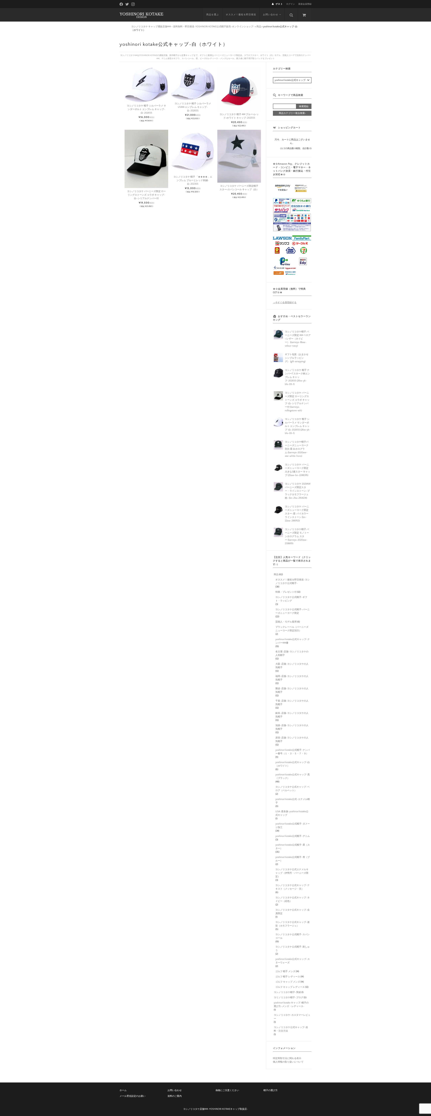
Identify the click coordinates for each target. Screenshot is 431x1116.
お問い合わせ (270, 14)
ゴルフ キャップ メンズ (287, 982)
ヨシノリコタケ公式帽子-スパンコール (292, 936)
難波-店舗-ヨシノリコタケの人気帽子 (291, 690)
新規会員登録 (304, 4)
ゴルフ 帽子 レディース (287, 976)
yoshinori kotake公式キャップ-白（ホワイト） (292, 764)
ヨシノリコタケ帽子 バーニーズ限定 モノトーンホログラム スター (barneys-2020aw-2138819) (297, 536)
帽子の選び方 (270, 1090)
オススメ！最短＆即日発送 (241, 14)
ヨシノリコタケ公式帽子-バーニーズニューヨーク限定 (292, 611)
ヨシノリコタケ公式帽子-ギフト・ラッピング (291, 599)
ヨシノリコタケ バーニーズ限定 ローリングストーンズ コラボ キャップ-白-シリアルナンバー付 (146, 195)
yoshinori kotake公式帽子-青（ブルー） (292, 859)
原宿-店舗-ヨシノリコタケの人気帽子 (291, 739)
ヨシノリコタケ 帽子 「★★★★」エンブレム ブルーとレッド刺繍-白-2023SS (192, 180)
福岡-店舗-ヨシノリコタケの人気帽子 (291, 678)
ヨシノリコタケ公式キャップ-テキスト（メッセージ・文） (292, 887)
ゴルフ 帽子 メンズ (285, 971)
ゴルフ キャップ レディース (290, 987)
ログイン (290, 4)
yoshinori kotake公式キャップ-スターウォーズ (292, 961)
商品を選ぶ (212, 14)
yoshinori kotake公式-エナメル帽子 (292, 801)
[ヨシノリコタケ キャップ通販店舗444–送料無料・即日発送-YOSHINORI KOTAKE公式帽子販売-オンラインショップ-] (142, 15)
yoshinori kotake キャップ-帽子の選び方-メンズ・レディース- (291, 1004)
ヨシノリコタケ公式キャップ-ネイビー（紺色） (292, 899)
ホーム (123, 1090)
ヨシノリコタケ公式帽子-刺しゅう (292, 949)
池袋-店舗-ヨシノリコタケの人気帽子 (291, 727)
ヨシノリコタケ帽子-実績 (287, 992)
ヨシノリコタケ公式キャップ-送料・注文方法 (291, 1029)
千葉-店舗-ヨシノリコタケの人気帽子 (291, 703)
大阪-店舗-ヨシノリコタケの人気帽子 (291, 666)
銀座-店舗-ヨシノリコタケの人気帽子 (291, 715)
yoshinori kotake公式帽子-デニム (292, 836)
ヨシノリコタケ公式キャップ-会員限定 (292, 912)
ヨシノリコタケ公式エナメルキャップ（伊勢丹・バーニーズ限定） (291, 873)
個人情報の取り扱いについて (288, 1062)
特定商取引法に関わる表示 (287, 1058)
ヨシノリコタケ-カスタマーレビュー (292, 1017)
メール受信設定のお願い (132, 1096)
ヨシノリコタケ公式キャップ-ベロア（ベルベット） (292, 789)
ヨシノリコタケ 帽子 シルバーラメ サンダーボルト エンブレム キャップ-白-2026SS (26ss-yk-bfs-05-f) (297, 426)
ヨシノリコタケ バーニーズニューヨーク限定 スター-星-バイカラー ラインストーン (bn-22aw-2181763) (297, 513)
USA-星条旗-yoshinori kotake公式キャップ (291, 813)
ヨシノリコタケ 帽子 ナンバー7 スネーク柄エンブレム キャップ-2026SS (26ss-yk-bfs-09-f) (297, 377)
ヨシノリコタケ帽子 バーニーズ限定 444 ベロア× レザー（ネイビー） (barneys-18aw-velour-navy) (298, 338)
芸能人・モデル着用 (286, 622)
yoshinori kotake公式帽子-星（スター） (292, 847)
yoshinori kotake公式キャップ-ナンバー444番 (292, 641)
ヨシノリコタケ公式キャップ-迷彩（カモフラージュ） (292, 924)
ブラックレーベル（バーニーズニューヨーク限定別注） (291, 629)
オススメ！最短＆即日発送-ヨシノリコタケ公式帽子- (292, 581)
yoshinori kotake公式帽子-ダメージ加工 (292, 826)
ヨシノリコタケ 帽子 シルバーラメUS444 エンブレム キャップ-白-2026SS (193, 107)
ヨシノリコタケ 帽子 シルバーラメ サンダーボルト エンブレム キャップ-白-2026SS (146, 109)
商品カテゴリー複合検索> (292, 113)
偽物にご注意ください (227, 1090)
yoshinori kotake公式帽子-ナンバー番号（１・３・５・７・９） (292, 752)
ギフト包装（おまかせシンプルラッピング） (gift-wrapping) (296, 358)
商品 (276, 574)
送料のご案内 (175, 1096)
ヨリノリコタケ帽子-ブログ (288, 997)
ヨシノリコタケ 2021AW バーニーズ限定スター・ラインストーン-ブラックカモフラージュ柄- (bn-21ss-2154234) (297, 491)
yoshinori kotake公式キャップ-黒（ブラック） (292, 776)
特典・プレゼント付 (286, 592)
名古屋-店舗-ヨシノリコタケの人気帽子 (291, 653)
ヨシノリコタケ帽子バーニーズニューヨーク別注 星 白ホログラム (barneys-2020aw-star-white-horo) (296, 449)
